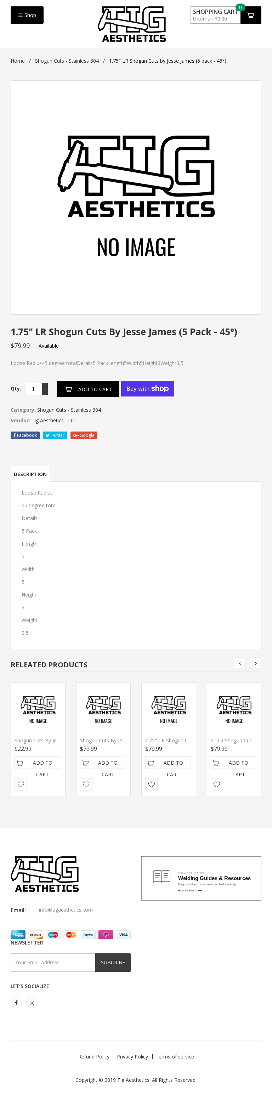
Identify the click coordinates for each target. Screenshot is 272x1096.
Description (30, 474)
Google (87, 435)
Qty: (16, 388)
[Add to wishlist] (21, 784)
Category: (23, 409)
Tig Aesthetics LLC (53, 420)
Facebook (26, 435)
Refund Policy (93, 1056)
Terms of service (174, 1056)
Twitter (57, 435)
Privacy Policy (132, 1056)
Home (18, 60)
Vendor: (20, 420)
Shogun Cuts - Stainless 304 (67, 60)
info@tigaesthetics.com (66, 909)
